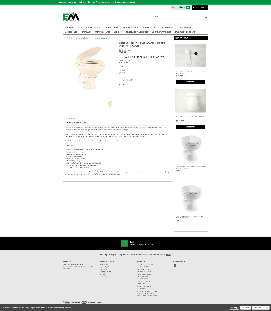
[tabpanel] (191, 62)
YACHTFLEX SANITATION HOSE (161, 32)
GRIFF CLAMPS (86, 32)
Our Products (73, 37)
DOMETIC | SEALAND (84, 37)
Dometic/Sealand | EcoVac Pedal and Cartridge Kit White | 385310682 (190, 72)
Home (65, 37)
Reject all (245, 307)
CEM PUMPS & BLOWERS (130, 28)
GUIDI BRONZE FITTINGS (111, 28)
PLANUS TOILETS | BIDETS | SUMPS (185, 32)
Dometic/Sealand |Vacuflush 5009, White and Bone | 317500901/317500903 (190, 217)
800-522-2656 (198, 7)
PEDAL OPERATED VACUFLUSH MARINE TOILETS (117, 37)
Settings (234, 307)
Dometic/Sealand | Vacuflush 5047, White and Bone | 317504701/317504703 (86, 39)
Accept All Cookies (260, 307)
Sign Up (182, 7)
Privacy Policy (104, 276)
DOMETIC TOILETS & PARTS (73, 28)
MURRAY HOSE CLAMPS (102, 32)
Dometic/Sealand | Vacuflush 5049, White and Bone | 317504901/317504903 (190, 167)
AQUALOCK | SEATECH (71, 32)
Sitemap (102, 274)
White (123, 70)
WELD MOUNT (118, 32)
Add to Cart (190, 82)
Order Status (103, 269)
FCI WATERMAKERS (185, 28)
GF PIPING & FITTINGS (93, 28)
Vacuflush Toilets (97, 37)
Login (174, 7)
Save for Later (104, 264)
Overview (72, 118)
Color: (122, 66)
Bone (123, 73)
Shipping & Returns (105, 271)
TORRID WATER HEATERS (149, 28)
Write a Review (125, 60)
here (168, 254)
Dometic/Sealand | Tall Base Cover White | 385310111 (190, 117)
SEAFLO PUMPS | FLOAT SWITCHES (137, 32)
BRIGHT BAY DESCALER (168, 28)
